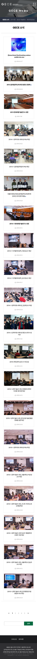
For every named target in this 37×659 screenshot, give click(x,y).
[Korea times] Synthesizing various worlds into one (19, 56)
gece (13, 4)
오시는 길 (13, 639)
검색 (28, 623)
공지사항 (12, 20)
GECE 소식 (6, 20)
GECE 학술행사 (21, 20)
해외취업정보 (31, 20)
